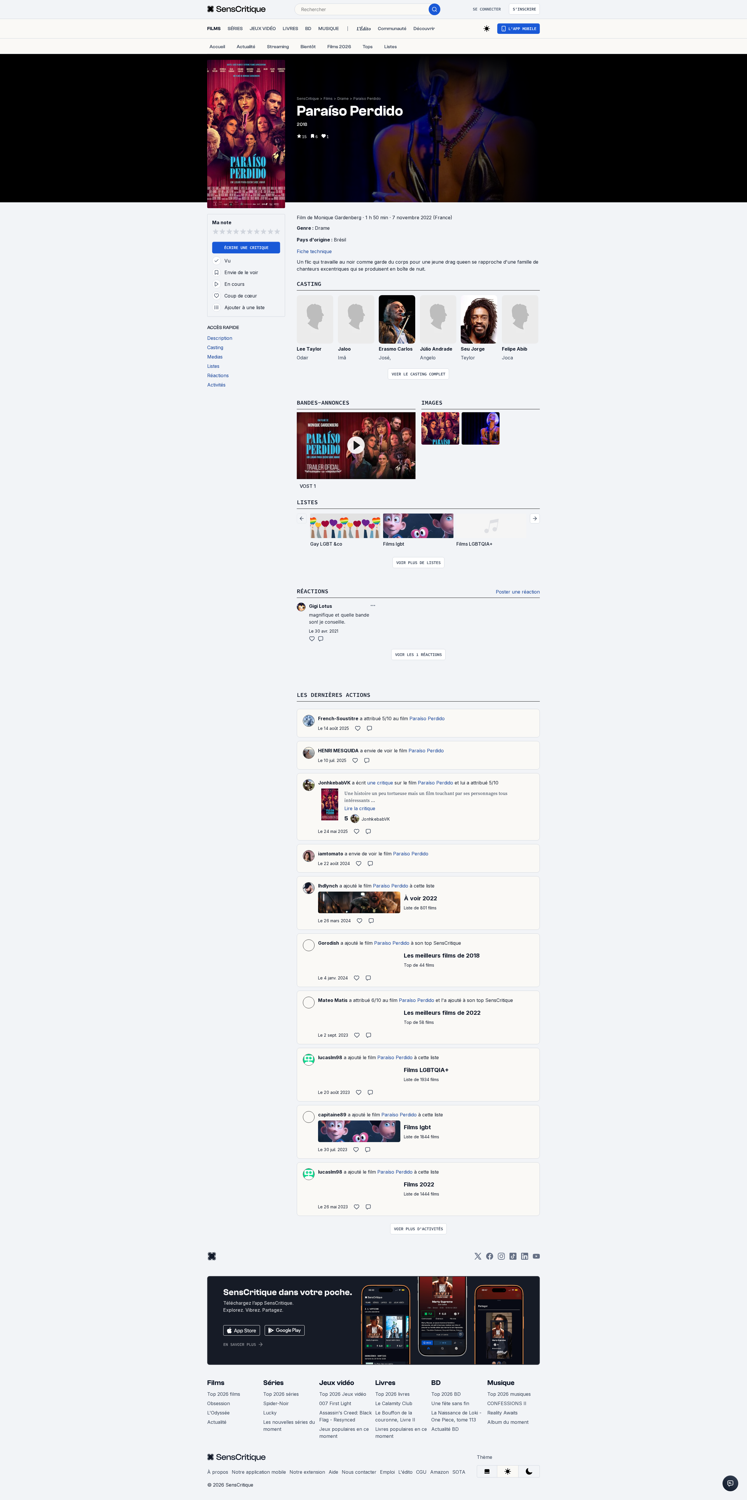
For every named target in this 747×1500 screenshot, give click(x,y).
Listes (307, 502)
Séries (273, 1383)
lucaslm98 (330, 1057)
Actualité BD (445, 1429)
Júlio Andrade (436, 349)
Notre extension (307, 1472)
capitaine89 (332, 1115)
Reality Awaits (502, 1413)
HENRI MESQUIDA (338, 751)
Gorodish (328, 943)
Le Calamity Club (393, 1403)
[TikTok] (512, 1258)
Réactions (312, 591)
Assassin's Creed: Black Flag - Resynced (345, 1416)
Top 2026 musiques (509, 1394)
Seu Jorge (473, 349)
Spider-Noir (276, 1403)
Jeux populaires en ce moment (344, 1432)
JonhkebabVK (334, 783)
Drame (343, 98)
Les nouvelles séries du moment (289, 1425)
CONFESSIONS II (506, 1403)
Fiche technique (314, 251)
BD (436, 1383)
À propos (217, 1472)
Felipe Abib (514, 349)
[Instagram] (501, 1258)
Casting (309, 283)
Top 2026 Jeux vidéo (342, 1394)
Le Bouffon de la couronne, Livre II (395, 1416)
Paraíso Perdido (367, 98)
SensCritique (308, 98)
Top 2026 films (223, 1394)
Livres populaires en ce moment (401, 1432)
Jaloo (344, 349)
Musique (500, 1383)
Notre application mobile (259, 1472)
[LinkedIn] (524, 1258)
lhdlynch (328, 886)
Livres (385, 1383)
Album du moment (507, 1422)
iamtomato (330, 854)
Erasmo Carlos (396, 349)
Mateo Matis (333, 1000)
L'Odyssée (218, 1413)
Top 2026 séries (281, 1394)
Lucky (270, 1413)
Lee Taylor (309, 349)
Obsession (218, 1403)
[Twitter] (477, 1258)
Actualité (216, 1422)
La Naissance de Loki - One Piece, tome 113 (456, 1416)
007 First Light (335, 1403)
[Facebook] (489, 1258)
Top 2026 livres (392, 1394)
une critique (380, 783)
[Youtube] (536, 1258)
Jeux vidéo (336, 1383)
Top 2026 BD (446, 1394)
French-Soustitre (338, 718)
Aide (333, 1472)
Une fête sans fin (450, 1403)
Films (328, 98)
